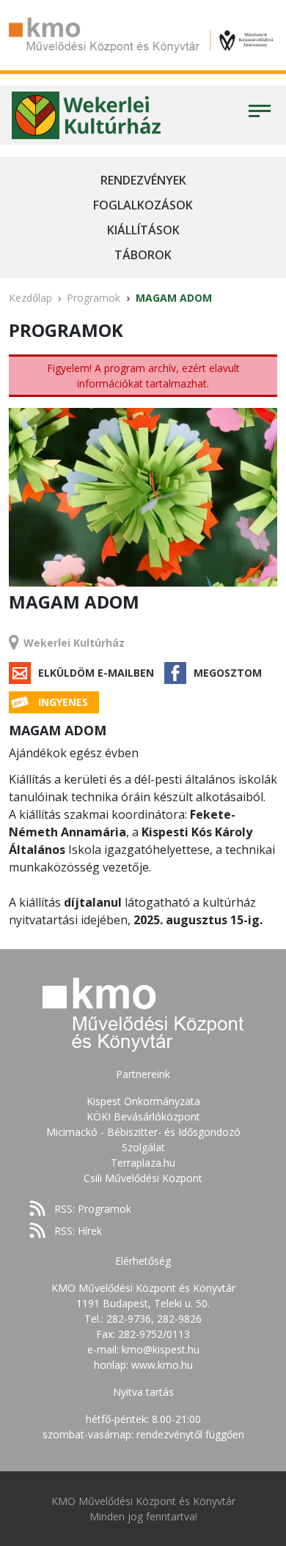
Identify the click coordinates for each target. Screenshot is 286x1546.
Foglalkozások (143, 205)
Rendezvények (143, 180)
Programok (93, 298)
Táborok (143, 255)
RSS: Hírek (78, 1231)
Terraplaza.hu (143, 1163)
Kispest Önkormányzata (143, 1101)
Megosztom (228, 673)
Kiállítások (143, 230)
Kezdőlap (30, 298)
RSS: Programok (92, 1209)
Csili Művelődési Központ (143, 1178)
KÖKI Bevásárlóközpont (143, 1116)
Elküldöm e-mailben (96, 673)
